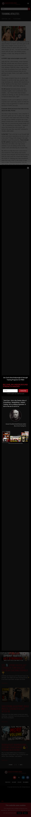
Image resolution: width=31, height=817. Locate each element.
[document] (15, 408)
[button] (28, 167)
